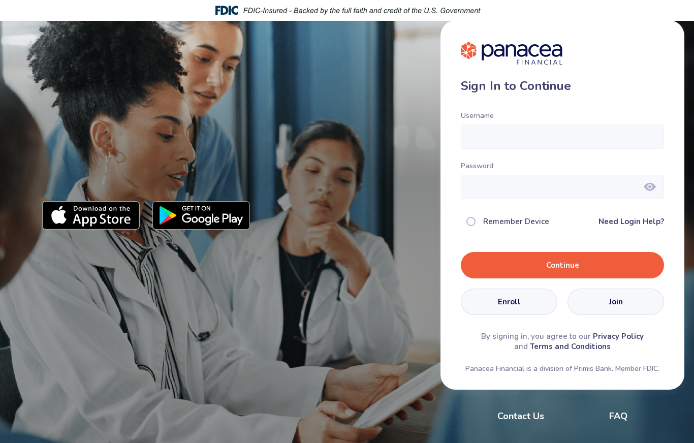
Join (616, 302)
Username (477, 115)
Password (477, 166)
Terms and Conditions (570, 346)
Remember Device (516, 221)
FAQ (618, 416)
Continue (562, 265)
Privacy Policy (618, 336)
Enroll (509, 302)
